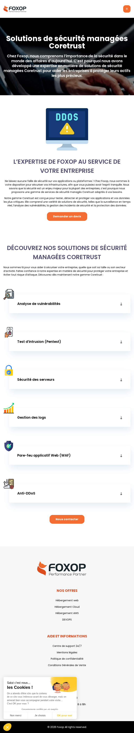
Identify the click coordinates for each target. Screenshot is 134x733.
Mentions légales (67, 652)
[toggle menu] (127, 9)
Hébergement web (67, 600)
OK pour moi (64, 715)
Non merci (15, 715)
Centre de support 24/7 (67, 646)
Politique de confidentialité (67, 658)
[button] (7, 727)
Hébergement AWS (67, 613)
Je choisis (40, 715)
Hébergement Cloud (67, 607)
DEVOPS (67, 619)
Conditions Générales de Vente (67, 665)
